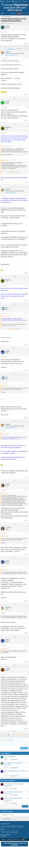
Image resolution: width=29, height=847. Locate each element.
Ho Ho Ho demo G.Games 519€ (13, 792)
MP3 (9, 1)
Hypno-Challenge (11, 826)
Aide (21, 839)
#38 (27, 382)
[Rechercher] (24, 13)
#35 (27, 285)
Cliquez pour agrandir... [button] (14, 173)
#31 (27, 58)
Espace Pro (20, 826)
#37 (27, 356)
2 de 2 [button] (18, 734)
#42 (27, 566)
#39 (27, 430)
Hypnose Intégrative (10, 756)
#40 (27, 490)
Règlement (3, 839)
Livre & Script (17, 1)
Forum (3, 826)
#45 (27, 674)
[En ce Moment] (27, 13)
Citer (27, 43)
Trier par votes (18, 48)
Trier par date (11, 48)
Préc (14, 734)
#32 (27, 107)
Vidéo (3, 1)
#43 (27, 613)
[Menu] (2, 13)
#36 (27, 313)
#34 (27, 195)
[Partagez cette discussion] (26, 32)
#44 (27, 645)
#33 (27, 133)
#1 (27, 32)
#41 (27, 533)
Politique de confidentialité (13, 839)
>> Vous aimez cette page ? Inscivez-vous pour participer (14, 844)
